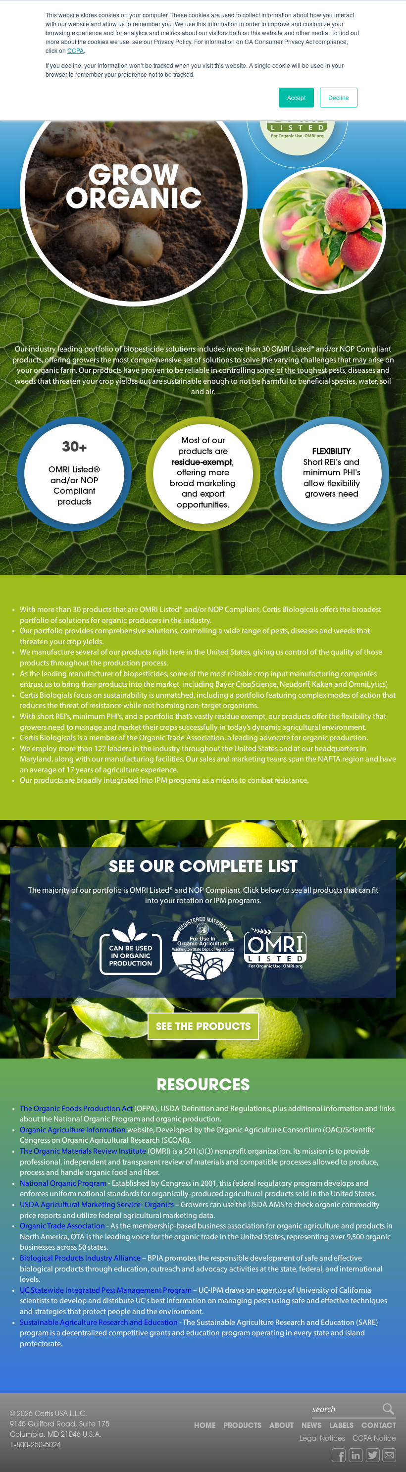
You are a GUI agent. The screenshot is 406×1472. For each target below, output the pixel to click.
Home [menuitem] (204, 1426)
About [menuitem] (281, 1426)
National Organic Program (63, 1184)
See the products (203, 1027)
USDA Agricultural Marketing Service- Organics (97, 1205)
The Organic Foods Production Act (77, 1109)
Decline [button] (338, 97)
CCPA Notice (374, 1439)
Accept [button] (296, 97)
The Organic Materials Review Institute (83, 1152)
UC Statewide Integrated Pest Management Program (106, 1291)
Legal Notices (322, 1439)
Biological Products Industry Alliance (80, 1259)
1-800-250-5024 (35, 1445)
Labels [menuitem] (341, 1426)
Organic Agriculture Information (73, 1130)
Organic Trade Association (62, 1226)
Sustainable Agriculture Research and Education (99, 1323)
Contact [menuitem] (378, 1426)
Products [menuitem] (242, 1426)
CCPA (75, 50)
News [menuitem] (311, 1426)
